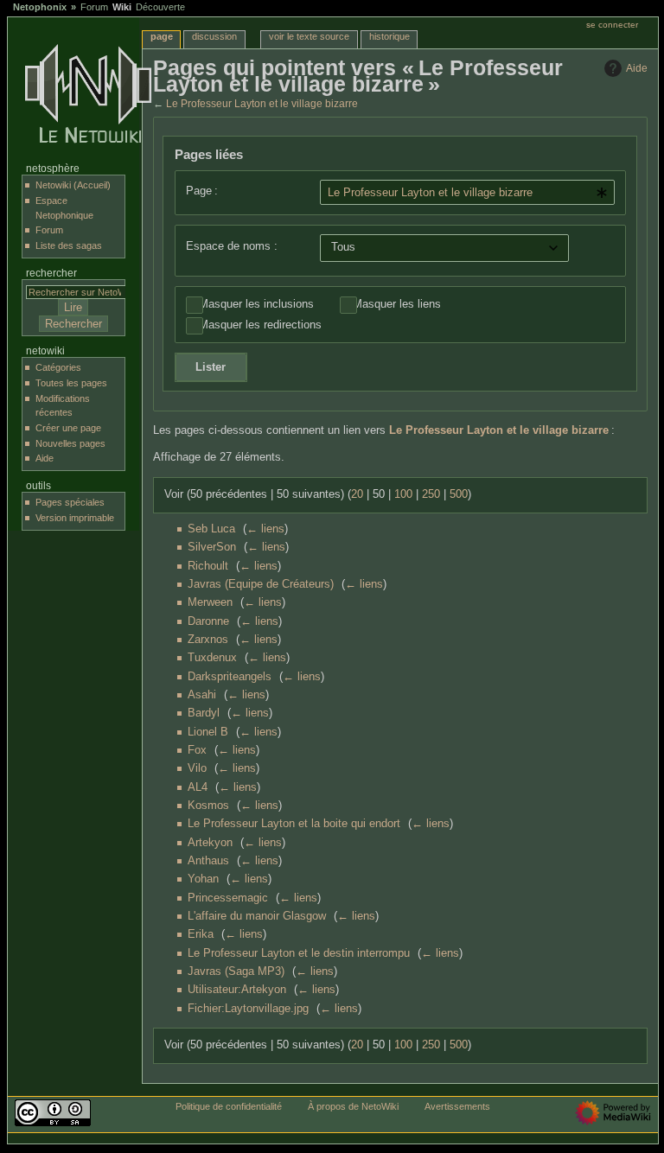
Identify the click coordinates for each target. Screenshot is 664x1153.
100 (403, 494)
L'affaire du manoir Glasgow (257, 916)
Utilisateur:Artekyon (237, 990)
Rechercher (51, 273)
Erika (201, 934)
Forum (94, 7)
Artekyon (210, 843)
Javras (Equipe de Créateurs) (261, 584)
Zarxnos (208, 640)
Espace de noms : (232, 246)
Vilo (197, 768)
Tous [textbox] (343, 247)
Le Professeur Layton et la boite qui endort (294, 824)
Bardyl (204, 713)
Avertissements (457, 1106)
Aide (637, 68)
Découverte (160, 7)
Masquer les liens (397, 304)
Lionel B (208, 732)
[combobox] (468, 192)
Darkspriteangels (229, 677)
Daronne (208, 621)
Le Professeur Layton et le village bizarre (262, 103)
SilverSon (212, 547)
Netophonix (40, 7)
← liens (265, 529)
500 (459, 494)
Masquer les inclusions (256, 304)
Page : (202, 191)
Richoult (208, 566)
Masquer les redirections (260, 325)
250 (431, 494)
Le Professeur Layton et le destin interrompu (299, 953)
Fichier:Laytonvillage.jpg (248, 1009)
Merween (210, 602)
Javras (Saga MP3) (236, 971)
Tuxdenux (212, 658)
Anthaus (208, 861)
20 (357, 494)
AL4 (198, 787)
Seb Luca (211, 529)
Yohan (203, 879)
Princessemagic (228, 898)
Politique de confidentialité (229, 1106)
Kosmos (208, 805)
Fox (197, 750)
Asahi (202, 695)
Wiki (121, 7)
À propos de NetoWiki (353, 1106)
